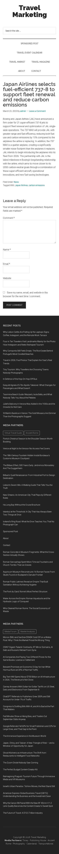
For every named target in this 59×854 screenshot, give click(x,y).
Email (6, 264)
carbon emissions (37, 185)
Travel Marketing (29, 11)
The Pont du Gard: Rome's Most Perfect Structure (25, 591)
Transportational (45, 844)
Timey (25, 840)
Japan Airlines (21, 185)
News (16, 182)
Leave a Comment (37, 111)
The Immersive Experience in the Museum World (24, 736)
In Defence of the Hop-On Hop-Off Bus (20, 379)
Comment (9, 218)
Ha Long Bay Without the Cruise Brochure (21, 505)
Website (7, 278)
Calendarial (31, 844)
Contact (6, 545)
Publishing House (38, 840)
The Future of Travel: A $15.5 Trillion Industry (23, 813)
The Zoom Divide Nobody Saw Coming (20, 763)
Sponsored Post (10, 531)
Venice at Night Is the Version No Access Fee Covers (26, 448)
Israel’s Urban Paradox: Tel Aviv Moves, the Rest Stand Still (29, 786)
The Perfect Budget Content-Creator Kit (20, 769)
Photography (19, 844)
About (5, 538)
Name (7, 249)
